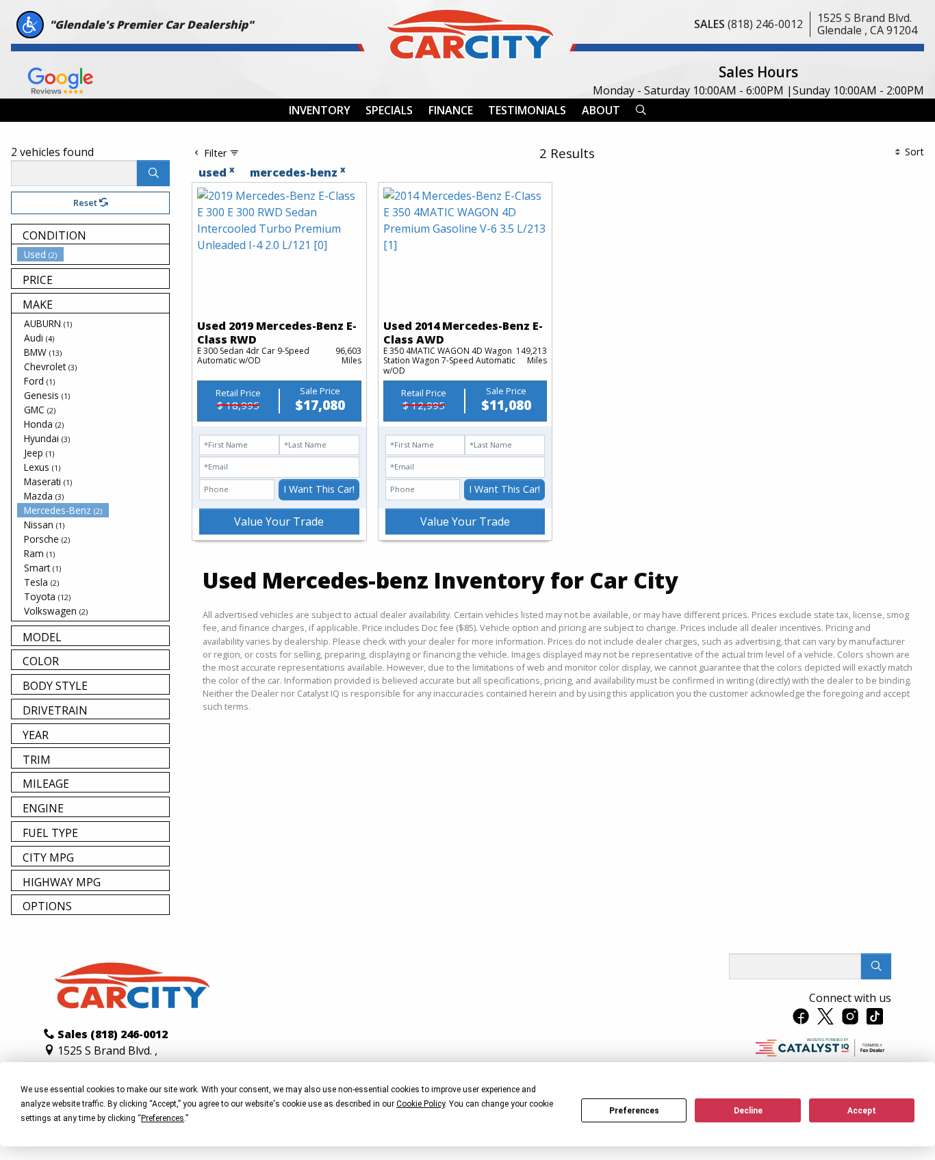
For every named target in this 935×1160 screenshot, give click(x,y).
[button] (319, 110)
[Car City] (467, 31)
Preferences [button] (162, 1118)
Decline (748, 1111)
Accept (861, 1111)
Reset (86, 202)
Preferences (634, 1111)
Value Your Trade (279, 521)
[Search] (153, 173)
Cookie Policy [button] (420, 1104)
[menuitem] (93, 254)
